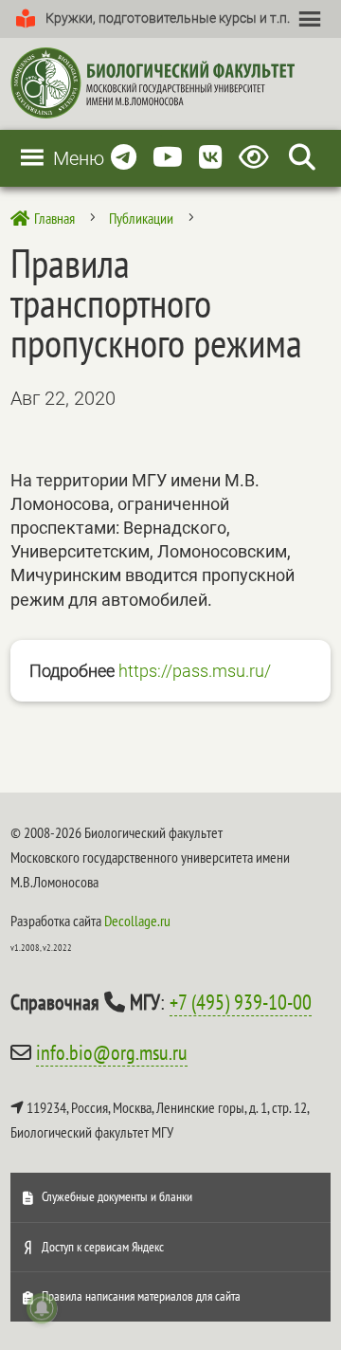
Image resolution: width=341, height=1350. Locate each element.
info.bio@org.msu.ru (112, 1052)
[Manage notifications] (42, 1308)
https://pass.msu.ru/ (194, 671)
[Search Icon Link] (302, 158)
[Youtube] (167, 158)
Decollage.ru (137, 920)
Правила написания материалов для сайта (141, 1295)
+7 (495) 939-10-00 (241, 1002)
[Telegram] (123, 158)
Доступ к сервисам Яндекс (103, 1246)
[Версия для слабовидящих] (257, 158)
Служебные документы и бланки (117, 1196)
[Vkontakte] (210, 158)
